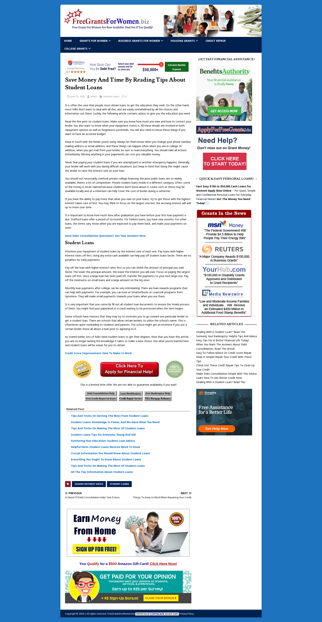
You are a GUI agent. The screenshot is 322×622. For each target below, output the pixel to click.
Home (68, 40)
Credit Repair (216, 40)
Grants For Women (94, 40)
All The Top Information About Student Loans (102, 472)
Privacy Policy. (186, 613)
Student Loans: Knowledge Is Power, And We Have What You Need (115, 422)
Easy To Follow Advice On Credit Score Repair (223, 353)
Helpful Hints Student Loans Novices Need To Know (105, 447)
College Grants (75, 48)
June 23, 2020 (77, 96)
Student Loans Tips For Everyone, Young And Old (103, 434)
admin (93, 96)
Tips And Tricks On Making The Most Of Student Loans (108, 428)
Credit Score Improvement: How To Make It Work (98, 353)
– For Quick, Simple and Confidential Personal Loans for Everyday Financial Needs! (225, 195)
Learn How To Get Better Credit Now (219, 378)
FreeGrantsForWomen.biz (121, 613)
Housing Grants (183, 40)
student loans (119, 484)
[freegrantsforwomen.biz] (161, 35)
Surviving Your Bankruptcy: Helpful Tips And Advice (226, 336)
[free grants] (224, 170)
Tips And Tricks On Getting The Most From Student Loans (110, 416)
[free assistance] (224, 433)
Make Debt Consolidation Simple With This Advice (226, 373)
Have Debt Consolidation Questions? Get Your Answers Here (105, 235)
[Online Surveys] (128, 601)
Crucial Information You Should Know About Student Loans (110, 453)
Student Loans (111, 96)
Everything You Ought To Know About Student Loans (106, 459)
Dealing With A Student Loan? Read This (220, 332)
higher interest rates (89, 484)
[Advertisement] (226, 467)
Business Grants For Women (139, 40)
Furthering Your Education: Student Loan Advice (103, 441)
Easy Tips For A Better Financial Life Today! (222, 340)
